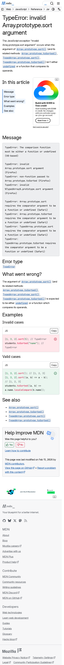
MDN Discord (9, 592)
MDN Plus (7, 556)
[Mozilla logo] (11, 650)
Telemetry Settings (43, 657)
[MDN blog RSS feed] (25, 520)
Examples (9, 106)
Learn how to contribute (18, 450)
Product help (9, 561)
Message (9, 91)
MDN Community (11, 576)
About (5, 535)
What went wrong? (14, 101)
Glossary (7, 633)
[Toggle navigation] (58, 3)
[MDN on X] (15, 520)
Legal (5, 662)
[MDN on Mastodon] (20, 520)
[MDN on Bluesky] (9, 520)
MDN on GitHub (10, 597)
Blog (4, 540)
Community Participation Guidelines (32, 662)
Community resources (14, 581)
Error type (9, 96)
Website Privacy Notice (15, 657)
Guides (6, 623)
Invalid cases (13, 322)
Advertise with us (11, 551)
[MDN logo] (8, 506)
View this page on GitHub (18, 467)
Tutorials (7, 628)
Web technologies (12, 612)
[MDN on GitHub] (4, 520)
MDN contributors (14, 463)
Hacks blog (8, 639)
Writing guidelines (11, 587)
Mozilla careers (10, 545)
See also (8, 110)
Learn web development (15, 617)
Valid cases (11, 356)
